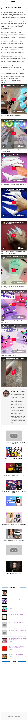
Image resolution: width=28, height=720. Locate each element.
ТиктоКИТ (13, 1)
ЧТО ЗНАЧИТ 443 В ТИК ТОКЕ (15, 607)
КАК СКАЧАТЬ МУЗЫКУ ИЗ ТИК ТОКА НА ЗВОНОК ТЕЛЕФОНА (17, 639)
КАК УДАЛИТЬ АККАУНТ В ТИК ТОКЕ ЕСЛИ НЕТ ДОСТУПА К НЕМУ (16, 647)
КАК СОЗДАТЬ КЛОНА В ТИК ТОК (16, 591)
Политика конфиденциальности (14, 716)
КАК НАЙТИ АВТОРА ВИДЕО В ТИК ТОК (17, 599)
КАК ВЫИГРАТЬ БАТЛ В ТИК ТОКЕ (16, 654)
